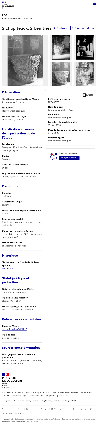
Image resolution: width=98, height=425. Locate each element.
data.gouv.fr (68, 401)
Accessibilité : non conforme (12, 409)
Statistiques (80, 409)
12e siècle (6, 268)
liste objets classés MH (13, 329)
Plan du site (22, 413)
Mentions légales (8, 419)
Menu (94, 3)
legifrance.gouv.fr (50, 401)
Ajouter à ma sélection (84, 28)
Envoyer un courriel (69, 157)
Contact (32, 409)
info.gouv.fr (7, 401)
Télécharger (62, 28)
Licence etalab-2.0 (21, 422)
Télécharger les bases (62, 409)
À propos (44, 409)
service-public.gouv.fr (27, 401)
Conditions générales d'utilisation (48, 419)
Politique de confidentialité (25, 419)
